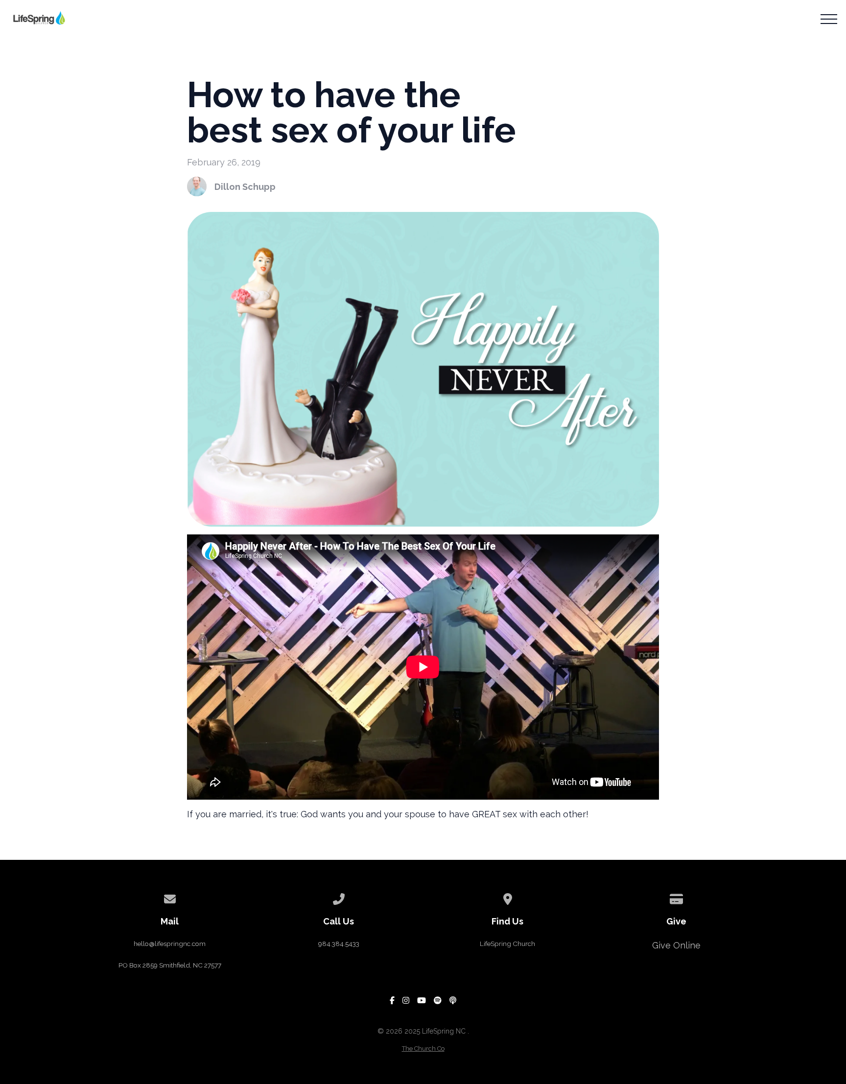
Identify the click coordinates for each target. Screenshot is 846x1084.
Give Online (676, 945)
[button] (829, 19)
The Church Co (423, 1048)
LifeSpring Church (507, 943)
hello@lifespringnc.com (170, 943)
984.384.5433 (338, 943)
